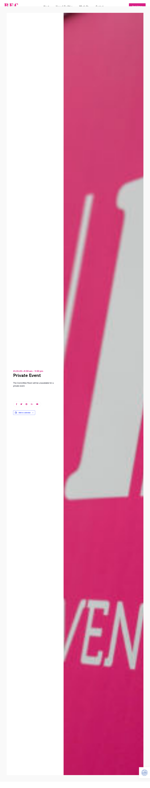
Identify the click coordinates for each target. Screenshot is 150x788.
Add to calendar (25, 412)
